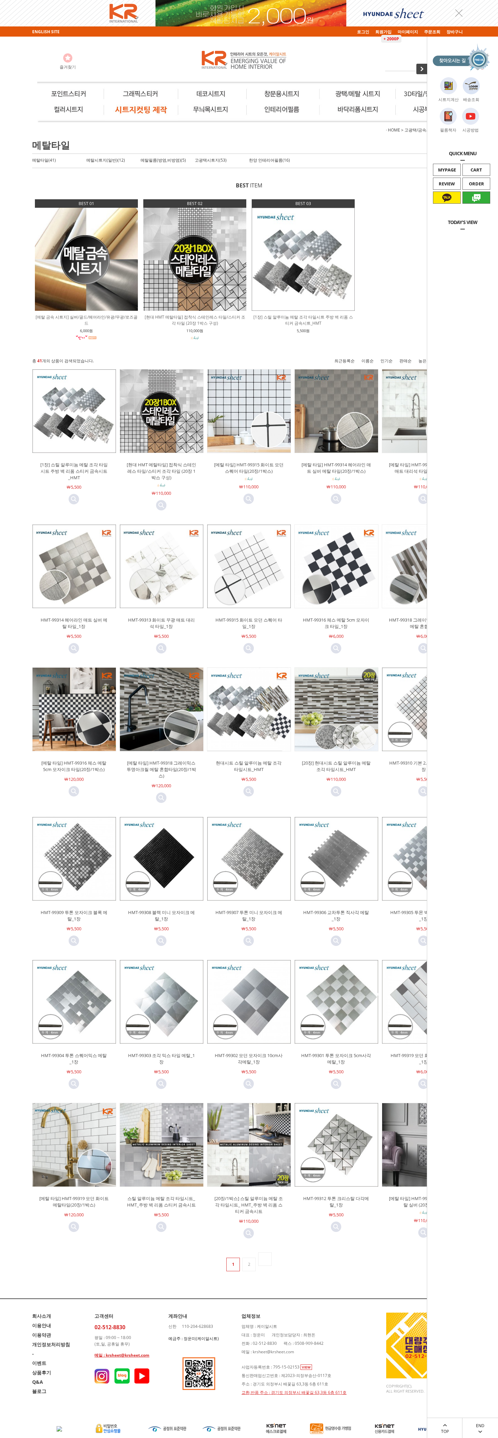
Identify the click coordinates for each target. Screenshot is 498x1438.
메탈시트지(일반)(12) (105, 160)
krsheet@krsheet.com (127, 1355)
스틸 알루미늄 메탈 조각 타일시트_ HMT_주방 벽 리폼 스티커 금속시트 (161, 1201)
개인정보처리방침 (51, 1344)
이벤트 (39, 1363)
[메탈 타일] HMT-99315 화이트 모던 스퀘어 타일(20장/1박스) (249, 468)
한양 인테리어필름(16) (269, 160)
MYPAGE (447, 170)
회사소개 (41, 1316)
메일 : (100, 1355)
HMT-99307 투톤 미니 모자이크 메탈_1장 (248, 915)
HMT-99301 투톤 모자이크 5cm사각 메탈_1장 (336, 1058)
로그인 (363, 32)
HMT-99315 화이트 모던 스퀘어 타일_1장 (248, 623)
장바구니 (455, 32)
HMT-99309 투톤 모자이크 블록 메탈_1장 (74, 915)
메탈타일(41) (44, 160)
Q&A (37, 1382)
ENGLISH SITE (46, 32)
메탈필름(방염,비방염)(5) (163, 160)
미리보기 (73, 499)
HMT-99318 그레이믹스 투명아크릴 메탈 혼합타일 (423, 623)
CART (476, 170)
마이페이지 (408, 32)
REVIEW (447, 184)
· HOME (393, 130)
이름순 (367, 361)
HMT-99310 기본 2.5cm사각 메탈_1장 (423, 766)
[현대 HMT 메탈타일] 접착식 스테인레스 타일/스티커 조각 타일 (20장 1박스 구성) (161, 471)
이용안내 (41, 1325)
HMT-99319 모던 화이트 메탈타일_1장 (423, 1058)
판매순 (405, 361)
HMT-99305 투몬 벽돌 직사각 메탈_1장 (423, 915)
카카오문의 (447, 209)
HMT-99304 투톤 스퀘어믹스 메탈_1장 (74, 1058)
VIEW (306, 1367)
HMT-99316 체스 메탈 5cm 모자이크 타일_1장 (336, 623)
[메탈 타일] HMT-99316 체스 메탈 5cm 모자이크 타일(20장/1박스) (73, 766)
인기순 (386, 361)
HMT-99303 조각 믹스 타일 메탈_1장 (161, 1058)
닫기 (459, 13)
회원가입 (383, 32)
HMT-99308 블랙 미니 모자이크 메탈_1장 (161, 915)
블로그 (39, 1391)
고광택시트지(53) (211, 160)
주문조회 (432, 32)
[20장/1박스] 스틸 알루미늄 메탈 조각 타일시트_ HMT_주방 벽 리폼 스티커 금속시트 (248, 1204)
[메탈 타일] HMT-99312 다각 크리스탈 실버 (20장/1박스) (423, 1201)
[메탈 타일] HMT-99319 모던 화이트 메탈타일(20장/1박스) (74, 1201)
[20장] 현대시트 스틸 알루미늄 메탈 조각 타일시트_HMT (336, 766)
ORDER (476, 184)
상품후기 (41, 1372)
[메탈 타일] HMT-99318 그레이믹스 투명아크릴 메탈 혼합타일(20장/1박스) (161, 769)
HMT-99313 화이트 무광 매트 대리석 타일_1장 (161, 623)
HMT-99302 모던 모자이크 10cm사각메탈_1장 (249, 1058)
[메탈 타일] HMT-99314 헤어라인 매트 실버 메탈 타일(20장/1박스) (336, 468)
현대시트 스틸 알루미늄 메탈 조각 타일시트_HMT (249, 766)
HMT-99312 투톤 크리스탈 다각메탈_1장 (336, 1201)
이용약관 (41, 1335)
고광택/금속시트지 (421, 130)
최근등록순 (344, 361)
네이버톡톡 (476, 209)
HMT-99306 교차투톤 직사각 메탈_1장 (336, 915)
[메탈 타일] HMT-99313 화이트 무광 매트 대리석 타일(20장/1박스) (423, 468)
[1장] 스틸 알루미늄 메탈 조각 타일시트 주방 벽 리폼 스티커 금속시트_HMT (74, 471)
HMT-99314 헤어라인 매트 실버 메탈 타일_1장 (74, 623)
